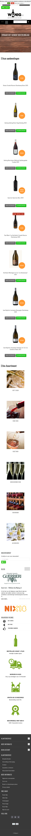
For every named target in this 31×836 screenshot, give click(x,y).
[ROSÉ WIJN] (15, 440)
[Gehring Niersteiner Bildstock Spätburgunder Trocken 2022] (15, 147)
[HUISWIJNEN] (15, 501)
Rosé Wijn (5, 806)
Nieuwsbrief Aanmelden (8, 770)
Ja (8, 3)
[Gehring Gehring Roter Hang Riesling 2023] (15, 109)
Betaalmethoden (6, 759)
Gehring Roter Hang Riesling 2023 (16, 123)
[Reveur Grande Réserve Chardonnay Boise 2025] (15, 72)
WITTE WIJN (15, 390)
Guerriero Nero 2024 (15, 198)
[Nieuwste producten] (18, 817)
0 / (6, 7)
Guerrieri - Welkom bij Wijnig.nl (11, 588)
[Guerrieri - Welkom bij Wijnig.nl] (15, 578)
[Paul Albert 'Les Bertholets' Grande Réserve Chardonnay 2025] (15, 221)
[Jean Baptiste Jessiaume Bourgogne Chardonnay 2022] (15, 296)
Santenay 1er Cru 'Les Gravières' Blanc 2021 (15, 348)
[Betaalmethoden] (15, 824)
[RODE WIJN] (15, 409)
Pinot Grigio (5, 803)
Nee (12, 3)
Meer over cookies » (19, 3)
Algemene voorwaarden (8, 778)
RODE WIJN (15, 421)
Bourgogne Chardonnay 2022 (15, 311)
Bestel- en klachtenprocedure (9, 784)
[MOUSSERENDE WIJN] (15, 471)
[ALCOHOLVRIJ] (15, 532)
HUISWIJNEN (15, 513)
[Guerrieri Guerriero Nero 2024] (15, 184)
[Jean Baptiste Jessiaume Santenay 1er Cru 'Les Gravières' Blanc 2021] (15, 334)
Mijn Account (5, 809)
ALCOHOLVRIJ (15, 543)
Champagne (5, 800)
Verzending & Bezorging (8, 762)
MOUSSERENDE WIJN (15, 482)
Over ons (4, 781)
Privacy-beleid (6, 787)
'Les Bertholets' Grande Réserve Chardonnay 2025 (15, 236)
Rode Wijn (5, 795)
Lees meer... (4, 599)
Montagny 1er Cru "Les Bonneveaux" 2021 (15, 273)
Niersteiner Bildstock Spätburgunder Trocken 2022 (15, 161)
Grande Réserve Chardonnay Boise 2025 (15, 85)
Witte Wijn (4, 798)
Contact (4, 764)
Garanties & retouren (7, 767)
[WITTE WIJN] (15, 379)
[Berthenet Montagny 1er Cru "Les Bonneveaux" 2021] (15, 259)
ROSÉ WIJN (15, 451)
